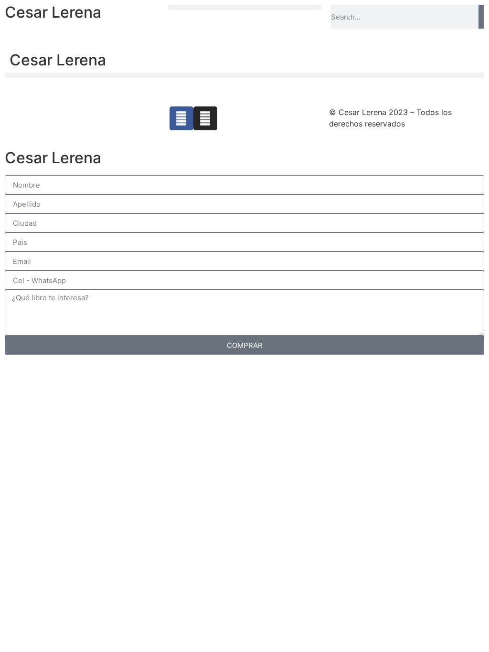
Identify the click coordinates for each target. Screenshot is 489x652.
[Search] (481, 17)
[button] (244, 7)
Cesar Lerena (53, 12)
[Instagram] (205, 118)
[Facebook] (181, 118)
